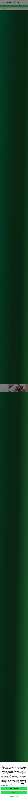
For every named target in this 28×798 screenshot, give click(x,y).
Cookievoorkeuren (14, 796)
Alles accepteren (14, 788)
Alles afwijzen (14, 792)
